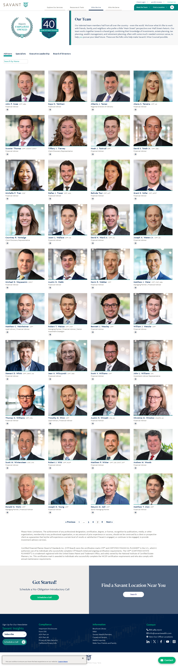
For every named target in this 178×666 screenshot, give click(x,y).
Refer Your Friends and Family (104, 643)
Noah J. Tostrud (98, 148)
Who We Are (96, 7)
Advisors (8, 53)
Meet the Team (141, 7)
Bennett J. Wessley (100, 326)
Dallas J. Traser (55, 193)
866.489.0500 (155, 630)
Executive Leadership (39, 53)
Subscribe (9, 634)
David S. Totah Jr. (142, 148)
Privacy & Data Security (48, 640)
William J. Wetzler (142, 326)
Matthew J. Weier (142, 282)
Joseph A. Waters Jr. (144, 237)
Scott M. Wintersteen (15, 462)
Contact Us (171, 2)
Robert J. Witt (55, 462)
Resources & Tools (77, 7)
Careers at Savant (100, 637)
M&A (95, 631)
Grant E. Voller (141, 193)
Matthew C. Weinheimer (17, 326)
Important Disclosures (48, 629)
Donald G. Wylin (13, 507)
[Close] (82, 658)
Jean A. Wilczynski (57, 373)
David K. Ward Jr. (99, 237)
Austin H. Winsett (99, 418)
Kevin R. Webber (99, 282)
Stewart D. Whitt (13, 373)
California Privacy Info (48, 643)
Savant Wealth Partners (102, 634)
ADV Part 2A (44, 634)
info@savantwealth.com (160, 633)
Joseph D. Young (56, 507)
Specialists (21, 53)
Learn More (63, 662)
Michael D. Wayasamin (16, 282)
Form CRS (42, 631)
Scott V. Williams (99, 373)
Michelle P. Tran (13, 193)
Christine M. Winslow (144, 418)
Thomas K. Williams (15, 418)
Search (133, 594)
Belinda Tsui (97, 193)
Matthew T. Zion (142, 507)
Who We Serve (113, 7)
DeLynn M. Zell (98, 507)
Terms (99, 663)
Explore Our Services (55, 7)
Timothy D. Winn (56, 418)
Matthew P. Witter (100, 462)
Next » (109, 522)
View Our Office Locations (160, 637)
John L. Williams (142, 373)
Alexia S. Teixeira (142, 104)
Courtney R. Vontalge (15, 237)
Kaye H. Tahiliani (56, 104)
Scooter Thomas (13, 148)
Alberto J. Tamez (99, 104)
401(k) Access (156, 2)
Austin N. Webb (56, 282)
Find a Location (159, 7)
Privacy (95, 663)
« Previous (70, 522)
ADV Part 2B (44, 637)
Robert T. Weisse (56, 326)
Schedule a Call (44, 597)
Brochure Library (99, 629)
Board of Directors (62, 53)
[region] (44, 660)
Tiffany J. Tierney (56, 148)
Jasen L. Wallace (56, 237)
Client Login (141, 2)
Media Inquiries (99, 640)
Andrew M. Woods (142, 462)
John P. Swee (11, 104)
